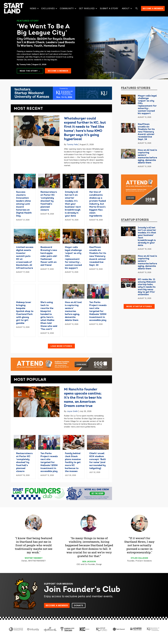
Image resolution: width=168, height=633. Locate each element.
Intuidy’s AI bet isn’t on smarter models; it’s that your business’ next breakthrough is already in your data (73, 204)
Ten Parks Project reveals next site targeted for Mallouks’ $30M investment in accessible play (98, 311)
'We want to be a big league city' (43, 30)
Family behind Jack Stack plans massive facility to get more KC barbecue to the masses (73, 462)
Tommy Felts (72, 144)
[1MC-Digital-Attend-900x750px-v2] (139, 189)
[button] (38, 8)
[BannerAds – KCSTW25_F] (61, 93)
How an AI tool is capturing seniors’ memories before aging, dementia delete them (73, 311)
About (126, 8)
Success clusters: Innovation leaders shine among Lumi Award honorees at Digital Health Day (24, 204)
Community (67, 8)
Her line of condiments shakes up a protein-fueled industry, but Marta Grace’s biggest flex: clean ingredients (97, 204)
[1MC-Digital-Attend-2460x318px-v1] (61, 364)
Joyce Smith (72, 411)
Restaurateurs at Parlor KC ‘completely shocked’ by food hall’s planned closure (48, 201)
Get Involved (87, 8)
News (33, 8)
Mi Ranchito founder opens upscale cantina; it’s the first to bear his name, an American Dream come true (83, 398)
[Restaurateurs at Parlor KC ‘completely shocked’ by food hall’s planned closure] (49, 181)
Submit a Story (109, 8)
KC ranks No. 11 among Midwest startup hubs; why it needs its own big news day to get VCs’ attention (147, 287)
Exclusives (48, 8)
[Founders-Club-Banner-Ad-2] (61, 493)
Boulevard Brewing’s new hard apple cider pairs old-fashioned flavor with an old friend (48, 256)
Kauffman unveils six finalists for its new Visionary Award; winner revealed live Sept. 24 (97, 256)
